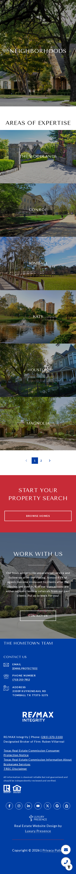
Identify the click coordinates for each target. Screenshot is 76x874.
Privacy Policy (53, 850)
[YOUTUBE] (38, 805)
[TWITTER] (47, 805)
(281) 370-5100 (52, 737)
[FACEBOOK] (9, 805)
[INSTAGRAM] (18, 805)
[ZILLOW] (66, 805)
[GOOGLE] (57, 805)
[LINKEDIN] (28, 805)
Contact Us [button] (38, 615)
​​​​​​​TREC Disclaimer (15, 768)
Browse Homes (38, 515)
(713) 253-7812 (21, 679)
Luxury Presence (38, 831)
